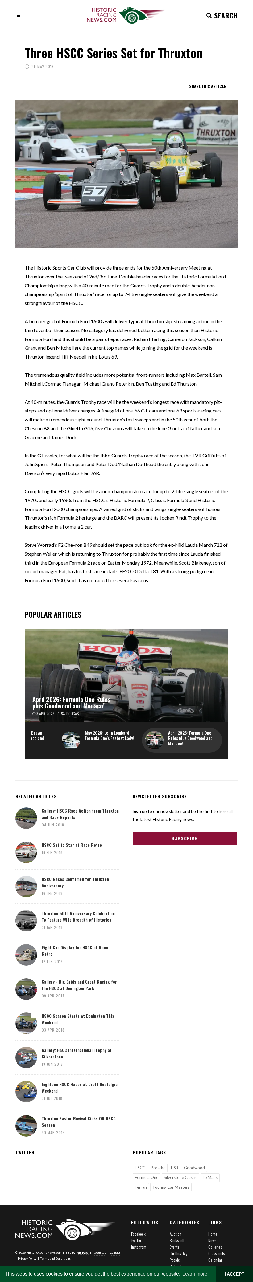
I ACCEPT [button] (234, 1274)
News (212, 1240)
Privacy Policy (27, 1258)
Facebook (138, 1234)
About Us (99, 1252)
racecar (83, 1252)
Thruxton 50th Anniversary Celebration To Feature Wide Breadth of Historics (78, 916)
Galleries (215, 1246)
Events (174, 1246)
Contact (115, 1252)
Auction (175, 1234)
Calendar (215, 1259)
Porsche (158, 1167)
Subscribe (184, 838)
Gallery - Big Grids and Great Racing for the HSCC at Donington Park (79, 984)
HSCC (140, 1167)
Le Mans (210, 1177)
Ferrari (141, 1187)
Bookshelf (177, 1240)
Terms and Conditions (55, 1258)
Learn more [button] (194, 1273)
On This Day (178, 1253)
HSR (174, 1167)
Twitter (136, 1240)
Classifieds (216, 1253)
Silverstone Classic (180, 1177)
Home (212, 1234)
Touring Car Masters (170, 1187)
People (175, 1259)
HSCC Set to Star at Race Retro (72, 845)
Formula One (146, 1177)
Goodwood (194, 1167)
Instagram (138, 1246)
